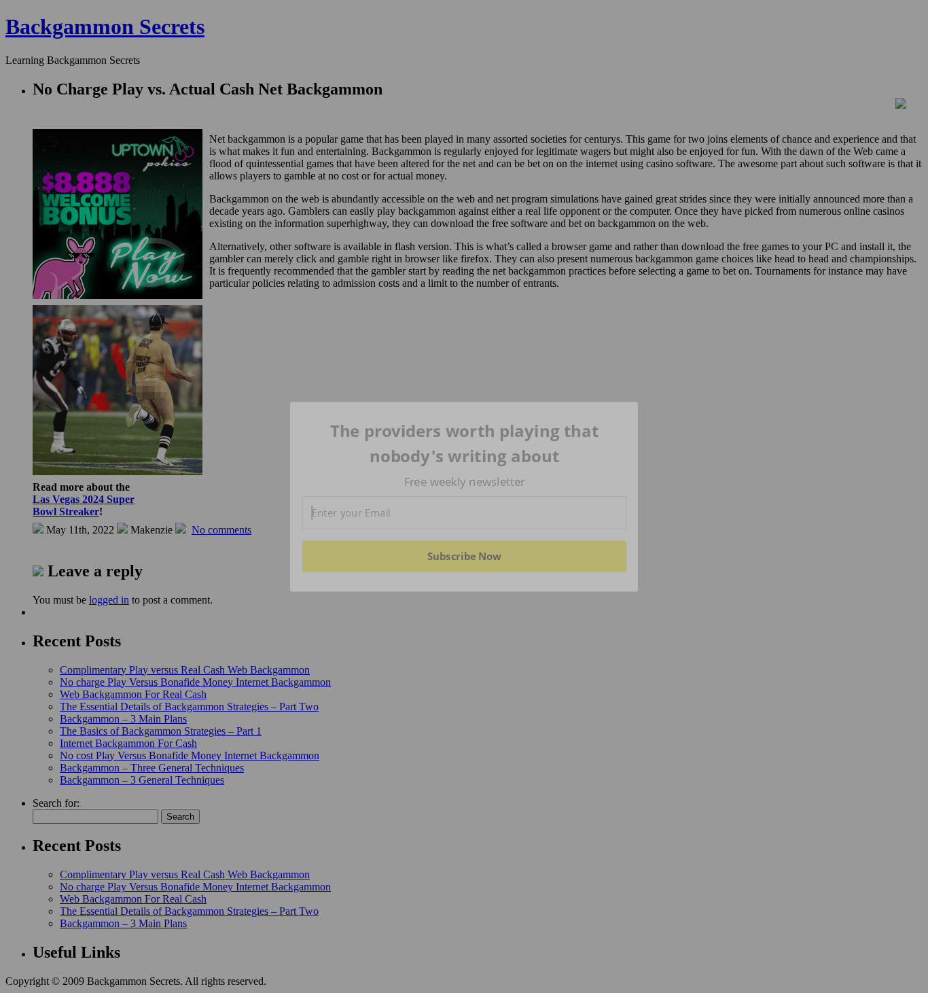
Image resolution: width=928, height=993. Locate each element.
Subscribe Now (464, 556)
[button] (464, 443)
